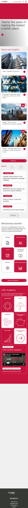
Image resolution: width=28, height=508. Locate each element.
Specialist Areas (14, 503)
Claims (20, 298)
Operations (8, 314)
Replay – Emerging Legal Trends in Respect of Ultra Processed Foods (11, 150)
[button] (26, 2)
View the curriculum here (11, 371)
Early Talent (7, 330)
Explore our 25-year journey (2, 35)
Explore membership (13, 280)
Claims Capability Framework (10, 71)
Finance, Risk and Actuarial (20, 315)
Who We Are (14, 501)
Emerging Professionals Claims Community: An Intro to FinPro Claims (11, 96)
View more (13, 160)
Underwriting (7, 298)
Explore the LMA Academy (20, 331)
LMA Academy (14, 505)
